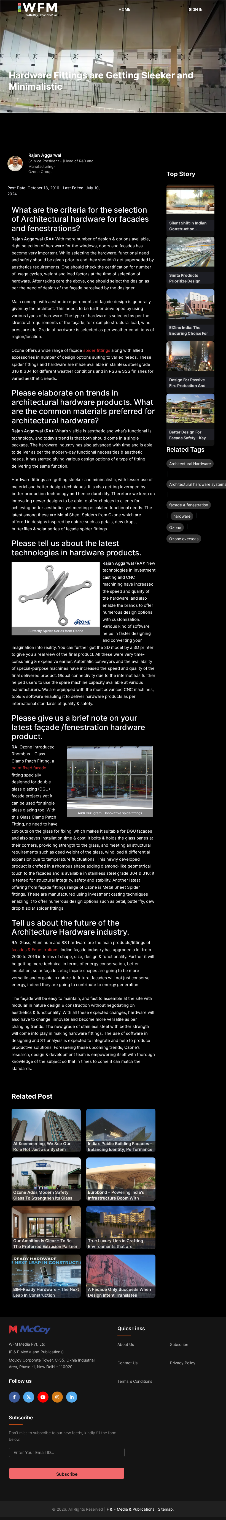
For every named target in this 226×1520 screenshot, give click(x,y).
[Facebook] (14, 1397)
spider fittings (96, 350)
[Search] (175, 9)
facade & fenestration (188, 505)
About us (125, 1344)
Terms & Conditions (134, 1381)
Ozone (175, 527)
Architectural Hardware (190, 463)
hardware (181, 516)
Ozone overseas (183, 538)
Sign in (196, 9)
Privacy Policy (182, 1362)
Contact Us (127, 1362)
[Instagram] (57, 1397)
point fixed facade (29, 767)
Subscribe (179, 1344)
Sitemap (165, 1509)
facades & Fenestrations (35, 949)
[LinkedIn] (71, 1397)
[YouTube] (43, 1397)
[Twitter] (28, 1397)
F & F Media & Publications (130, 1509)
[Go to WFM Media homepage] (37, 9)
